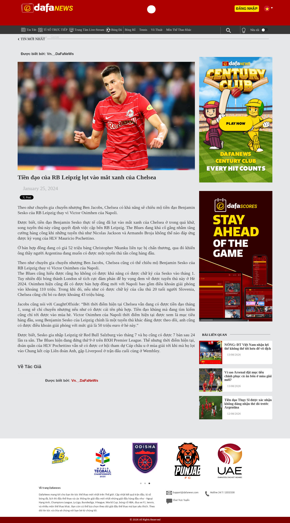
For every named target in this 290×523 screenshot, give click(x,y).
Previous (37, 461)
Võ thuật (156, 29)
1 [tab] (141, 483)
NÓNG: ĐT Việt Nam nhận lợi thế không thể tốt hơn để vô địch (247, 346)
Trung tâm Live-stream (89, 29)
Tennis (143, 29)
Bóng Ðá (116, 29)
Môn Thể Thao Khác (178, 29)
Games (55, 36)
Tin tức (32, 29)
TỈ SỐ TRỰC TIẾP (56, 29)
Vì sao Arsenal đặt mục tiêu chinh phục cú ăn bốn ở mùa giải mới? (248, 376)
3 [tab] (149, 483)
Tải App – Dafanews (34, 36)
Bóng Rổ (130, 29)
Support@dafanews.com (185, 492)
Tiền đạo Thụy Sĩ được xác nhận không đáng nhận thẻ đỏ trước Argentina (248, 403)
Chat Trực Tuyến (181, 500)
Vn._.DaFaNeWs (84, 381)
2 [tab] (145, 483)
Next (252, 461)
